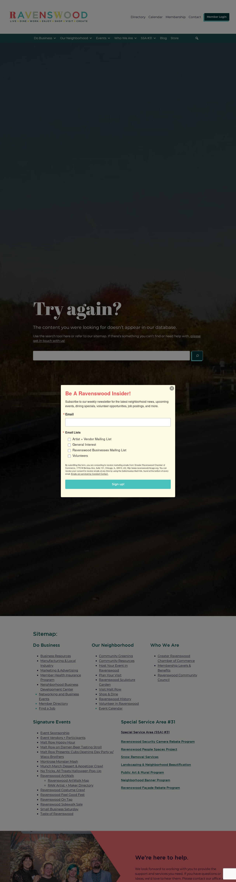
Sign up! (118, 484)
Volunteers (80, 455)
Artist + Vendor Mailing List (91, 438)
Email (69, 414)
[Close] (172, 388)
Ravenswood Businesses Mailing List (99, 450)
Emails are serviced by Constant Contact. (89, 473)
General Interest (84, 444)
